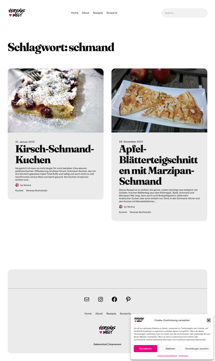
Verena (27, 185)
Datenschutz (100, 344)
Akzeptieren (145, 348)
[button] (208, 320)
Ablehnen (170, 348)
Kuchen (19, 190)
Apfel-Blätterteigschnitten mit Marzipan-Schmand (158, 165)
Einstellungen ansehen (197, 348)
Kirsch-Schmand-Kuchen (54, 154)
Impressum (183, 355)
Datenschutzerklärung (167, 355)
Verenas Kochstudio (36, 190)
